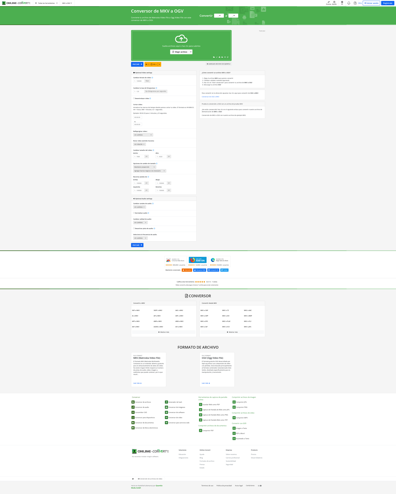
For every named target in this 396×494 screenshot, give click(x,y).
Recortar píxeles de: (140, 177)
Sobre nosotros (231, 454)
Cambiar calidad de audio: (142, 219)
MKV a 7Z (225, 310)
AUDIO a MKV (158, 327)
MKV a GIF (203, 327)
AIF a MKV (157, 316)
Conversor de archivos (143, 402)
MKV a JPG (247, 327)
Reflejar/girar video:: (140, 131)
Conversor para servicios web (178, 423)
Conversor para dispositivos (145, 417)
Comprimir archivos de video (243, 413)
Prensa (202, 464)
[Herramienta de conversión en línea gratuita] (17, 3)
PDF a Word (240, 433)
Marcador (188, 270)
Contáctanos (250, 485)
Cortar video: (138, 104)
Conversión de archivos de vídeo (151, 479)
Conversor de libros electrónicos (146, 428)
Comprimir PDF (208, 430)
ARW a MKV (179, 321)
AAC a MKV (179, 310)
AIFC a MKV (179, 316)
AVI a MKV (179, 327)
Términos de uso (207, 486)
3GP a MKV (136, 310)
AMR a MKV (158, 321)
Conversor (136, 397)
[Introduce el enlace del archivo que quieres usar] (217, 57)
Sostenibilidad (231, 461)
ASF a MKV (135, 327)
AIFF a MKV (136, 321)
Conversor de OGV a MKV (210, 97)
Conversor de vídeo (175, 417)
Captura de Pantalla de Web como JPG (216, 410)
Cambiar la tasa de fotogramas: (144, 88)
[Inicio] (133, 479)
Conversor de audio (142, 407)
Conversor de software (176, 412)
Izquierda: (136, 187)
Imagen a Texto (241, 428)
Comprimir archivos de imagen (244, 397)
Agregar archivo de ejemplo (219, 64)
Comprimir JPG (241, 402)
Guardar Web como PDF (211, 404)
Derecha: (159, 187)
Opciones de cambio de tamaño (144, 163)
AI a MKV (135, 316)
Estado (202, 468)
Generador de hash (175, 402)
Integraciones (183, 458)
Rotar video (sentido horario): (143, 141)
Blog (201, 458)
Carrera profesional (233, 458)
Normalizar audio (141, 213)
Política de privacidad (224, 486)
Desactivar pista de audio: (144, 228)
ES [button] (342, 4)
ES (259, 486)
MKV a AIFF (204, 316)
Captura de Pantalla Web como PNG (215, 415)
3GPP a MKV (158, 310)
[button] (46, 3)
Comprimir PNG (241, 407)
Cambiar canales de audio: (142, 203)
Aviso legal (239, 486)
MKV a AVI (225, 316)
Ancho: (135, 153)
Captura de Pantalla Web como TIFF (215, 420)
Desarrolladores (256, 458)
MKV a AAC (248, 310)
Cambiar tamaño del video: (143, 150)
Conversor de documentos (144, 423)
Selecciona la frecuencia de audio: (145, 235)
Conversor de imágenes (176, 407)
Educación (182, 454)
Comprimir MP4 (242, 418)
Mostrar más (164, 332)
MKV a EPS (204, 321)
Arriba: (135, 180)
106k (200, 270)
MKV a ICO (226, 327)
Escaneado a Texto (242, 438)
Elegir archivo (181, 52)
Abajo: (158, 180)
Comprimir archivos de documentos (212, 426)
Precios (328, 4)
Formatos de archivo (207, 461)
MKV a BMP (248, 316)
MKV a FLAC (226, 321)
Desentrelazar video (142, 98)
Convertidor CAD (141, 412)
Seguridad (229, 464)
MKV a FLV (247, 321)
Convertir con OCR (239, 423)
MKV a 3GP (204, 310)
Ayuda (334, 4)
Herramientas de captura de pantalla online (212, 398)
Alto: (157, 153)
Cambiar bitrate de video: (142, 78)
